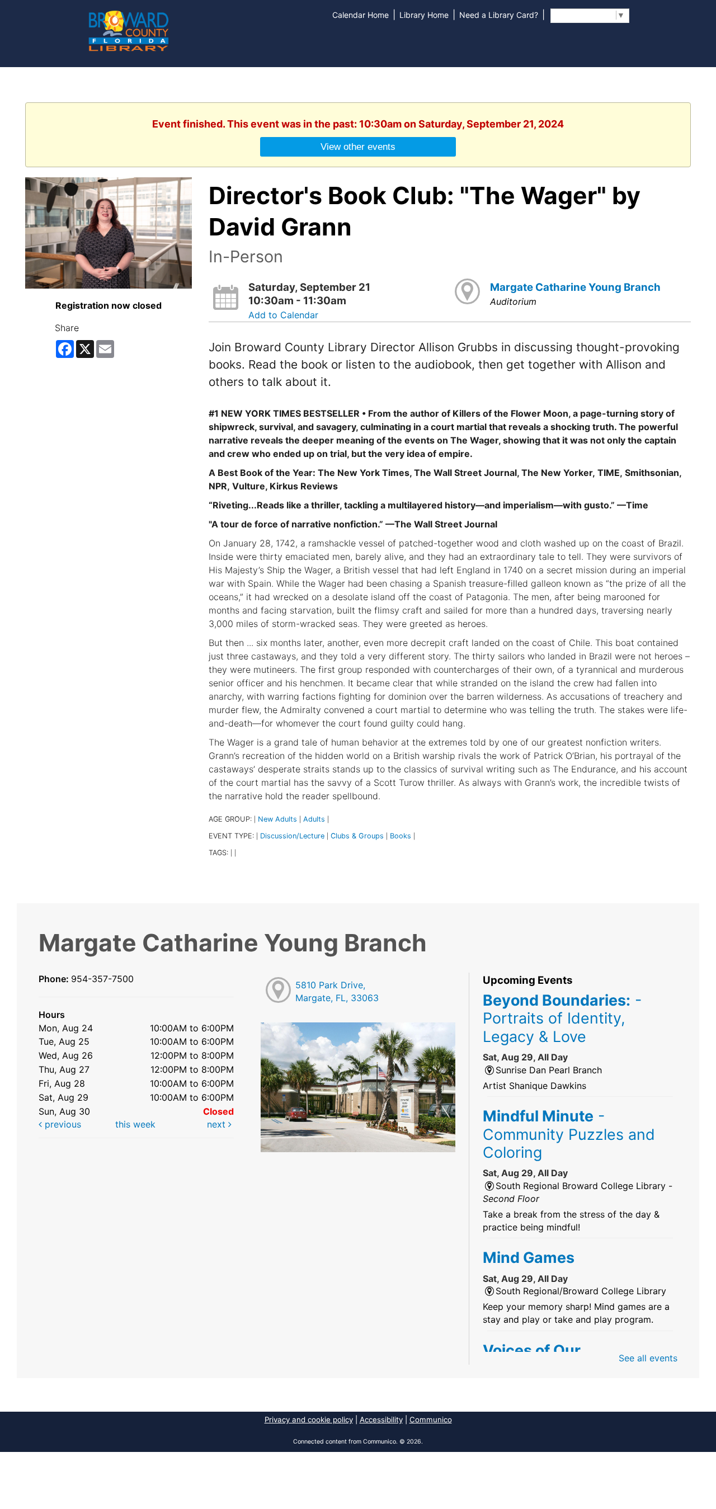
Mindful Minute (569, 1134)
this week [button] (135, 1124)
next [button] (217, 1124)
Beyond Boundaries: (562, 1018)
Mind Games (528, 1257)
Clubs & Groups (357, 836)
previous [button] (61, 1124)
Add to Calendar (283, 314)
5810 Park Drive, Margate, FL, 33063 (337, 991)
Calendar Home (360, 15)
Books (400, 836)
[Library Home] (128, 29)
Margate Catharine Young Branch (575, 287)
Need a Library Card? (498, 15)
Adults (314, 819)
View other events (358, 146)
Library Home (424, 15)
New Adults (277, 819)
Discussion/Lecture (292, 836)
